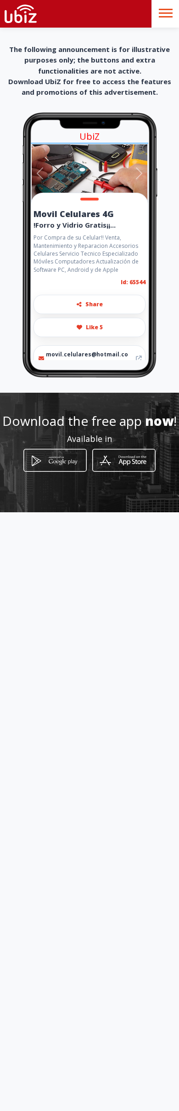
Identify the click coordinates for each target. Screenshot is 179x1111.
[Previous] (40, 173)
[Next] (139, 173)
